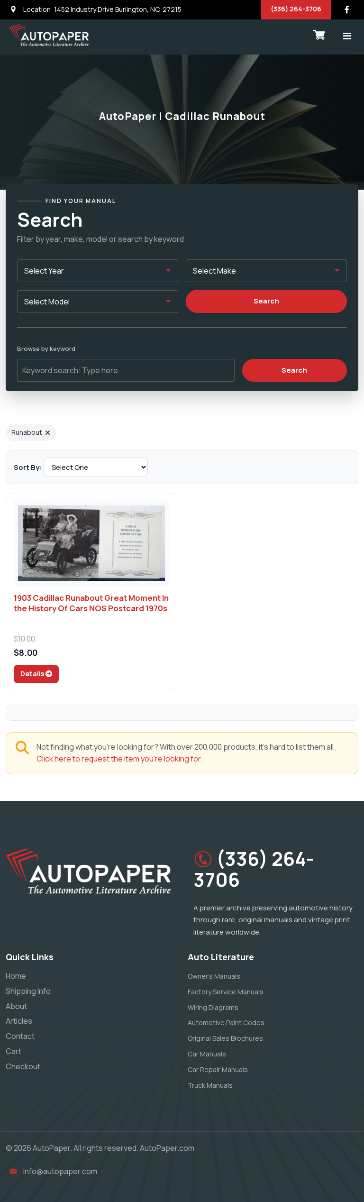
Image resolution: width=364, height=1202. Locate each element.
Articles (19, 1021)
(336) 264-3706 (296, 8)
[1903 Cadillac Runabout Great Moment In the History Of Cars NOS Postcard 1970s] (91, 543)
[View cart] (319, 35)
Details (33, 673)
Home (16, 976)
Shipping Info (28, 991)
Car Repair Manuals (218, 1069)
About (16, 1006)
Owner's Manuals (214, 976)
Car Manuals (207, 1053)
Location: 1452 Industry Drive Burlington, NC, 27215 (102, 9)
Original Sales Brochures (225, 1038)
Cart (13, 1051)
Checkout (23, 1066)
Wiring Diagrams (213, 1007)
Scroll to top (21, 603)
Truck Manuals (210, 1085)
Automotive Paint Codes (226, 1022)
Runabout (26, 432)
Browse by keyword (46, 348)
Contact (20, 1036)
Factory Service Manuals (226, 991)
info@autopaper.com (60, 1171)
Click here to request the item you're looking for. (119, 758)
